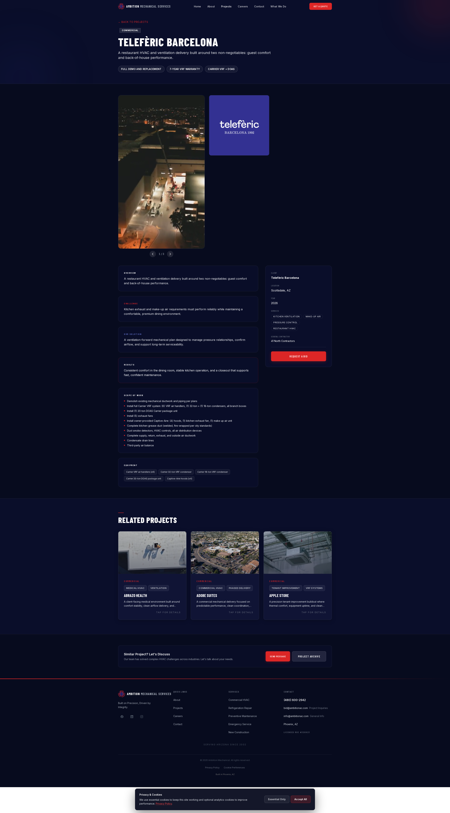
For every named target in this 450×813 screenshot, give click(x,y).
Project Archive (309, 656)
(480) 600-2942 (295, 700)
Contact (259, 6)
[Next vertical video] (170, 254)
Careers (243, 6)
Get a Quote (321, 6)
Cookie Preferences (234, 767)
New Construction (239, 732)
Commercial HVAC (239, 699)
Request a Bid (299, 356)
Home (197, 6)
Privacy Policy (212, 767)
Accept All (300, 799)
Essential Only (277, 799)
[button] (152, 575)
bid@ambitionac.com (306, 707)
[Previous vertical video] (153, 254)
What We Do (278, 6)
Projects (226, 6)
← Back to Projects (133, 21)
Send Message (278, 656)
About (211, 6)
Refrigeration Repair (240, 707)
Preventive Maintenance (243, 716)
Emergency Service (240, 724)
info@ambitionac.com (304, 716)
